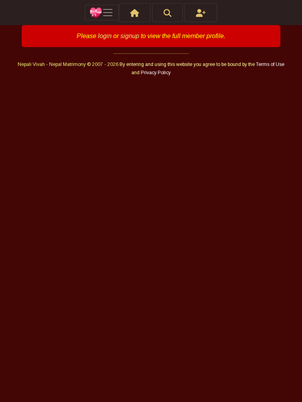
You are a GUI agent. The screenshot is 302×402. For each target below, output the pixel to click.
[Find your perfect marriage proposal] (167, 12)
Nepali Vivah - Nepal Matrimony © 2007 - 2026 (69, 64)
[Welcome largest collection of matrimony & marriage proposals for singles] (134, 12)
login (105, 36)
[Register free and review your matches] (201, 12)
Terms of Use (270, 64)
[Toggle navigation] (102, 12)
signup (129, 36)
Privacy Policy (156, 72)
